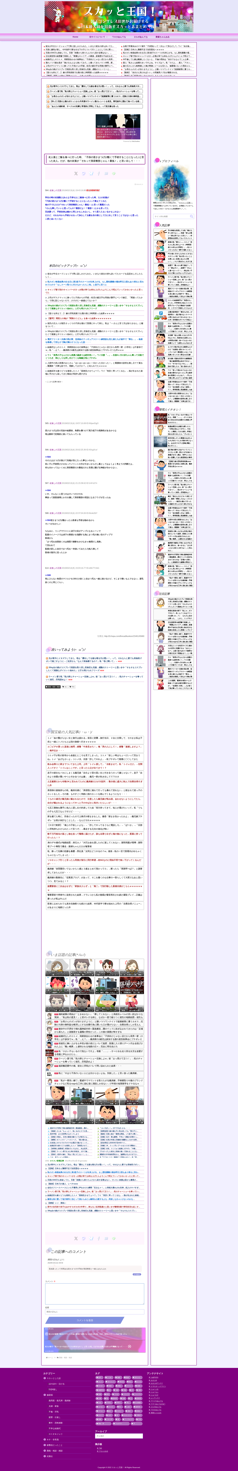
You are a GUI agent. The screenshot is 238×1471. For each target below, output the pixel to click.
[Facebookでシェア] (98, 173)
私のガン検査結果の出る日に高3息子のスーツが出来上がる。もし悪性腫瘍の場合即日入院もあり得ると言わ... (93, 1172)
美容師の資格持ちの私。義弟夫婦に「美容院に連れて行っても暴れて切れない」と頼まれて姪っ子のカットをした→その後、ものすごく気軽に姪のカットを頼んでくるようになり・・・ (94, 792)
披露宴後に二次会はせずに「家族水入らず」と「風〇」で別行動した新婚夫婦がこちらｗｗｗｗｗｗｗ (94, 888)
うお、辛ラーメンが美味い (59, 1157)
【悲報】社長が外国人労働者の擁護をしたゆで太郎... (119, 1140)
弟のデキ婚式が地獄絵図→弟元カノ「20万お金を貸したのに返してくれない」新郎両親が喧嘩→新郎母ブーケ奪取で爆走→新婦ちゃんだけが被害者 (94, 844)
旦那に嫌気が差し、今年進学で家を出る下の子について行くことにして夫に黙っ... (80, 49)
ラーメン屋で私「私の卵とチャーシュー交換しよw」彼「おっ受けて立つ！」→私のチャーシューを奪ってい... (93, 1191)
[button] (191, 216)
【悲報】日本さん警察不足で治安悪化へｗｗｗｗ (143, 49)
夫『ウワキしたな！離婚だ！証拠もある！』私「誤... (119, 1157)
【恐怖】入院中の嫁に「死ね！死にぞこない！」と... (69, 1154)
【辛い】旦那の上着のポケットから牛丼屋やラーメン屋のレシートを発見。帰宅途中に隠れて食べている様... (95, 101)
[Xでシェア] (75, 173)
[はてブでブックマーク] (106, 173)
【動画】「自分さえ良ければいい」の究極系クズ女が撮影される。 (151, 72)
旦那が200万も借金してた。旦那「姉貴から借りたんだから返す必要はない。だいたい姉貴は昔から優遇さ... (92, 1180)
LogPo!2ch (154, 1377)
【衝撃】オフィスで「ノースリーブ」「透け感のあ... (69, 1140)
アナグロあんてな (157, 1401)
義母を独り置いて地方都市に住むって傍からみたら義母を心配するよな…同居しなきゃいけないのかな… (91, 1199)
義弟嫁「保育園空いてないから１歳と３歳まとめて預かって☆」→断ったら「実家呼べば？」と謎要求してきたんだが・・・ (94, 871)
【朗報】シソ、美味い (56, 1203)
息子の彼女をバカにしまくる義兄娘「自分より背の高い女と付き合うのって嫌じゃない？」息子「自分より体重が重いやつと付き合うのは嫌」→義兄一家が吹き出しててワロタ (94, 775)
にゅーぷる (154, 1389)
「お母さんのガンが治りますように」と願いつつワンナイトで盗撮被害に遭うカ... (157, 69)
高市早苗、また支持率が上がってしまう (64, 1134)
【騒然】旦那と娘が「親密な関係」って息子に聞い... (119, 1134)
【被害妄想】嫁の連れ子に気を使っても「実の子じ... (119, 1131)
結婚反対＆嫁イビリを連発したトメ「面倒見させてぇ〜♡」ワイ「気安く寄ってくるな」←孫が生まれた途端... (93, 1195)
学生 (73, 687)
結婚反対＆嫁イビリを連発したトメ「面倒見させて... (69, 1145)
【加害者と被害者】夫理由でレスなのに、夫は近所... (69, 1148)
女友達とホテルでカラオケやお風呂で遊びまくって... (69, 1143)
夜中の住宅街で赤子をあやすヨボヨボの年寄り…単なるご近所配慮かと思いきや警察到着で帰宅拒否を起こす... (93, 1207)
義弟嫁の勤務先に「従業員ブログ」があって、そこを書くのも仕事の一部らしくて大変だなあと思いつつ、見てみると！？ (94, 879)
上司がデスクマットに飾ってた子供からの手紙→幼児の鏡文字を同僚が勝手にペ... (80, 66)
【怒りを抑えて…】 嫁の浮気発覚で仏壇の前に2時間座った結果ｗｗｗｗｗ (77, 72)
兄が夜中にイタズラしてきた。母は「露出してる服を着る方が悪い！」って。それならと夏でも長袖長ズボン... (93, 1164)
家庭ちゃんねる (156, 1413)
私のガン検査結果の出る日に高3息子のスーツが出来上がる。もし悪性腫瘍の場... (157, 53)
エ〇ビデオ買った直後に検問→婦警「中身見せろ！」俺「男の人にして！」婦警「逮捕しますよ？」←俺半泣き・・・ (94, 749)
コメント (50, 1281)
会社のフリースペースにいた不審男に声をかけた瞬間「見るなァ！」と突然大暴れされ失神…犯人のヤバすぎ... (93, 1188)
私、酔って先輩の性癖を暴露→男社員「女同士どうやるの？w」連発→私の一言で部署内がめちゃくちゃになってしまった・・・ (94, 853)
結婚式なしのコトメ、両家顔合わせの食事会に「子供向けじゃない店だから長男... (80, 59)
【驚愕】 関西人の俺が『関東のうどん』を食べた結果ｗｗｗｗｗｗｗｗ (76, 76)
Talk (100, 1448)
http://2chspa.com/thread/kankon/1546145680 (124, 636)
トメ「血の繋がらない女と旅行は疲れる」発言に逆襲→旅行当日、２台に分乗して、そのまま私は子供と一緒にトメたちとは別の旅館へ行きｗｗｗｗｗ (94, 740)
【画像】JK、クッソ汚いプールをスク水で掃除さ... (118, 1145)
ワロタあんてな (156, 1410)
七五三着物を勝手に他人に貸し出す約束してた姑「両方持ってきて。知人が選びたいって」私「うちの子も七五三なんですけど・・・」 (94, 810)
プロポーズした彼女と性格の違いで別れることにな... (119, 1151)
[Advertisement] (71, 131)
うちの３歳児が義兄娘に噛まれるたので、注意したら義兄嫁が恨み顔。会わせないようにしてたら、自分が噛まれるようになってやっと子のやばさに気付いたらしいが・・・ (94, 801)
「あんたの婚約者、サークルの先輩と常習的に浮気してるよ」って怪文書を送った (84, 106)
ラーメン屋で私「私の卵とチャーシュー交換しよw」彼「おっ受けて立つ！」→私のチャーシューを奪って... (95, 91)
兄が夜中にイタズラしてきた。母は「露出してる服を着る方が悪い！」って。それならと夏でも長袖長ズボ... (95, 86)
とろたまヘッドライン (158, 1386)
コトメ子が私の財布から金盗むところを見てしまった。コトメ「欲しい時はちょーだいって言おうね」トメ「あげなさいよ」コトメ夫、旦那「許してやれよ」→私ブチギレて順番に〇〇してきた (93, 757)
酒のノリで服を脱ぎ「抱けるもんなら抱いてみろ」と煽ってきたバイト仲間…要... (80, 63)
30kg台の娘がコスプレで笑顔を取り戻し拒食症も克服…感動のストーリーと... (78, 69)
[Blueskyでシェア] (91, 173)
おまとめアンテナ (157, 1383)
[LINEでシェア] (113, 173)
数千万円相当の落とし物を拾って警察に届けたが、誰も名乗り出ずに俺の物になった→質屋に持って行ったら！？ (94, 836)
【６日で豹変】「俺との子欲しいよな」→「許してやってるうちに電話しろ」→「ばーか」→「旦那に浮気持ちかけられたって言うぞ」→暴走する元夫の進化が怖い (94, 827)
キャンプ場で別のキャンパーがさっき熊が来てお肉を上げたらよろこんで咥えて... (157, 56)
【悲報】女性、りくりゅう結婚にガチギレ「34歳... (118, 1148)
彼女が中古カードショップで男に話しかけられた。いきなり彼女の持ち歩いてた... (80, 46)
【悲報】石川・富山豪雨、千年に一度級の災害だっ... (119, 1137)
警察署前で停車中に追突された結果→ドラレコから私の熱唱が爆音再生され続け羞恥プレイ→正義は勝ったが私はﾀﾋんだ (94, 897)
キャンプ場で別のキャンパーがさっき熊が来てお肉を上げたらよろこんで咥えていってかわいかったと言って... (93, 1176)
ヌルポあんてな (156, 1407)
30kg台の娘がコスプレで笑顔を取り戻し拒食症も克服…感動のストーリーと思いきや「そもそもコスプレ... (92, 1211)
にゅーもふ (154, 1392)
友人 (66, 687)
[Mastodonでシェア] (83, 173)
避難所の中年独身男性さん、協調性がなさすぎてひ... (119, 1154)
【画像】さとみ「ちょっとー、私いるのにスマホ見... (69, 1131)
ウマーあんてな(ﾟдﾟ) (158, 1404)
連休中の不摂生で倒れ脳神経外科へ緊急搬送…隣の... (69, 1128)
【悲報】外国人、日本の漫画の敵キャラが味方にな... (69, 1137)
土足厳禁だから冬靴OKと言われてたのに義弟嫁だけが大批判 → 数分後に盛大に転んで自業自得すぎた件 (94, 783)
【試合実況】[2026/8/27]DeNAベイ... (113, 1143)
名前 (47, 1307)
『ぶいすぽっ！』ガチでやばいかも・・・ (115, 1128)
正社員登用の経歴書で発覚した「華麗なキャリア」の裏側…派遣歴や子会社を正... (80, 56)
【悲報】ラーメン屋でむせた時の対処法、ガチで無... (69, 1151)
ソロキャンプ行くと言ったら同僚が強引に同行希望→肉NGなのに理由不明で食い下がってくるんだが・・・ (94, 862)
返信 (138, 1274)
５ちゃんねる (103, 1451)
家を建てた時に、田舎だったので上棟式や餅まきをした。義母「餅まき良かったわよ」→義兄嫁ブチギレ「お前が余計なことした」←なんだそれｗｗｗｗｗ (94, 818)
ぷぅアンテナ (155, 1398)
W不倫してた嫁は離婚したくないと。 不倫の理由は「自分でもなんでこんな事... (156, 59)
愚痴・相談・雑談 (54, 687)
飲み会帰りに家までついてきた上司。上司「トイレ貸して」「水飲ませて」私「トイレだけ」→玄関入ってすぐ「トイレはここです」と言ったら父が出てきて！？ (94, 766)
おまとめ (154, 1380)
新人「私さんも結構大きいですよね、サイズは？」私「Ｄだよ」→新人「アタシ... (157, 63)
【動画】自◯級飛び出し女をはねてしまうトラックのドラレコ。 (150, 76)
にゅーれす (154, 1395)
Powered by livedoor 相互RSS (59, 111)
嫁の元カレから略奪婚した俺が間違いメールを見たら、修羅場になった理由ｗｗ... (157, 66)
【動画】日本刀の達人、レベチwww (62, 1184)
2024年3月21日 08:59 (55, 1263)
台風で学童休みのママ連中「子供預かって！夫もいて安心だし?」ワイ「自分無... (157, 46)
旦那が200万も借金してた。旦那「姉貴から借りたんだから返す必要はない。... (78, 53)
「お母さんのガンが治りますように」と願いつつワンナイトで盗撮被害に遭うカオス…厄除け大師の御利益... (95, 96)
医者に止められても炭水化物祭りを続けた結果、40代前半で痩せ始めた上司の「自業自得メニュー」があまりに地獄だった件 (94, 906)
